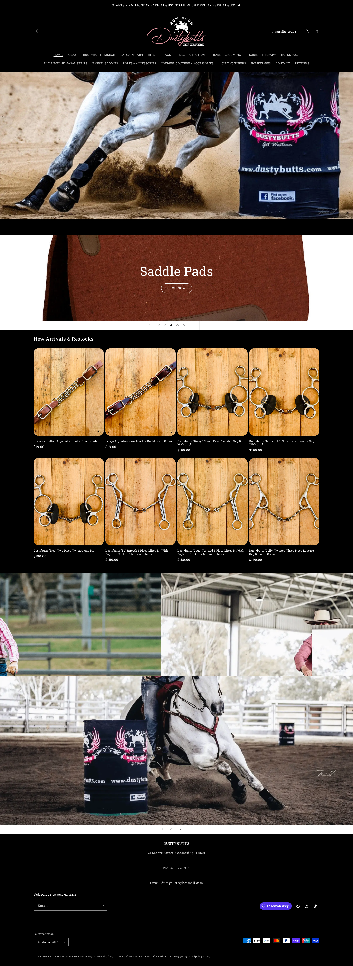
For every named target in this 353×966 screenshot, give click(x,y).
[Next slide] (193, 325)
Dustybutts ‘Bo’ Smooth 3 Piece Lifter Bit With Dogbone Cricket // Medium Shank (136, 552)
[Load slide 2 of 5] (165, 325)
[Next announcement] (318, 5)
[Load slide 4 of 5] (177, 325)
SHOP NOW (176, 288)
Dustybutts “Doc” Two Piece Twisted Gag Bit (64, 550)
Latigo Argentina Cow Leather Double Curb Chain (138, 441)
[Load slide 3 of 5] (171, 325)
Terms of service (127, 956)
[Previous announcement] (34, 5)
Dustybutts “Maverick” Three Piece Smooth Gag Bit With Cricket (284, 442)
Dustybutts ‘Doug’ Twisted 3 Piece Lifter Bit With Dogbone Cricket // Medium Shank (210, 552)
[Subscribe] (102, 906)
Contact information (153, 956)
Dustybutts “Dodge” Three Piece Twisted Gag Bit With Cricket (210, 442)
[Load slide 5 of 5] (184, 325)
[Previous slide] (149, 325)
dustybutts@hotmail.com (182, 883)
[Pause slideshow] (203, 325)
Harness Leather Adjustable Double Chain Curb (65, 441)
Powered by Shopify (80, 956)
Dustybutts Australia (55, 956)
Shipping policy (200, 956)
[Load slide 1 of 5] (159, 325)
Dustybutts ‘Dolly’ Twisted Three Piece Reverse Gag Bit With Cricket (281, 552)
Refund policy (104, 956)
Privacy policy (178, 956)
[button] (38, 31)
